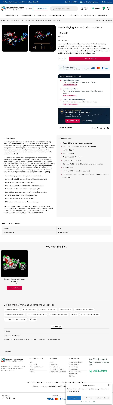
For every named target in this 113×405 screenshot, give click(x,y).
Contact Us (108, 2)
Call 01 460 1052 (73, 121)
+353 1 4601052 (72, 2)
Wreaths (33, 319)
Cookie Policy (84, 401)
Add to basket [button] (14, 288)
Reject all (88, 398)
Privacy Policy (92, 401)
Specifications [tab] (65, 138)
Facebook (39, 212)
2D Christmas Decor (28, 20)
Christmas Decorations (13, 20)
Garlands (74, 314)
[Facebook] (3, 398)
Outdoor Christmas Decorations (15, 319)
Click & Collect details (70, 104)
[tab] (29, 138)
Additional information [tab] (11, 223)
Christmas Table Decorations (14, 314)
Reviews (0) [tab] (56, 327)
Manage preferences (103, 398)
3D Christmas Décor (29, 309)
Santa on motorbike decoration (30, 208)
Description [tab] (10, 138)
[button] (109, 385)
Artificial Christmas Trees (48, 309)
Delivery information (70, 85)
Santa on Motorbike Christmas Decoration (14, 280)
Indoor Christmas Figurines (90, 314)
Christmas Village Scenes (58, 314)
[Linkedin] (10, 398)
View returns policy (69, 95)
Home (3, 20)
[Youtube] (14, 398)
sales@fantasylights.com (90, 2)
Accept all (74, 398)
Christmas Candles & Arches (84, 309)
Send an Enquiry (87, 121)
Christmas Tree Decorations (37, 314)
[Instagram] (7, 398)
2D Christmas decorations (19, 210)
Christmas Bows (65, 309)
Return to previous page (104, 20)
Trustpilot (7, 352)
